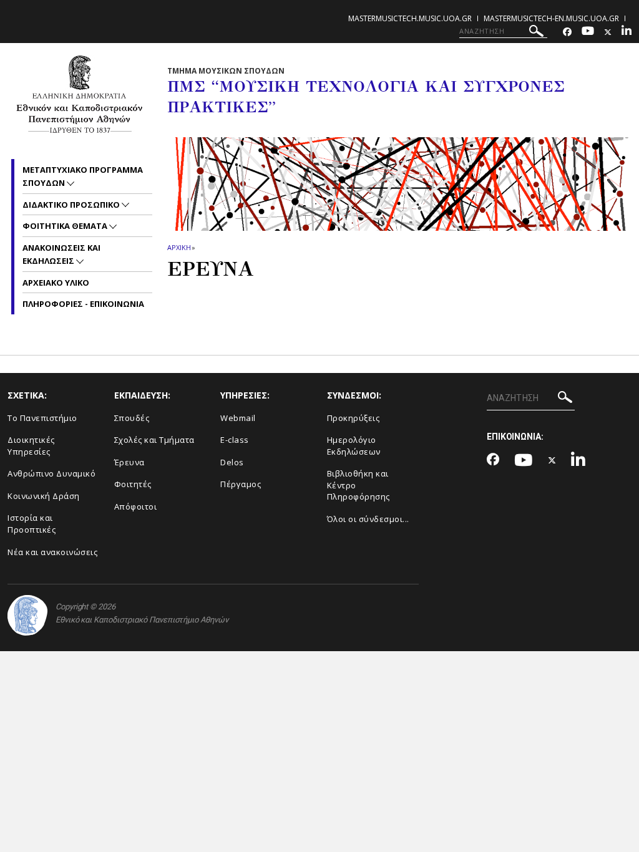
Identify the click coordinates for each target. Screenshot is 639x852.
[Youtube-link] (588, 32)
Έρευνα (129, 462)
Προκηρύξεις (353, 418)
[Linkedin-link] (627, 32)
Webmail (238, 418)
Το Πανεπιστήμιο (42, 418)
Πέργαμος (240, 484)
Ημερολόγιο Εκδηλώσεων (354, 445)
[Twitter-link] (608, 32)
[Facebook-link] (567, 32)
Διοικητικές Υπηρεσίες (31, 445)
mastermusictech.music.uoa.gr (410, 18)
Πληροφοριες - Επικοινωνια (83, 303)
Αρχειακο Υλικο (55, 282)
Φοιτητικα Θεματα (65, 225)
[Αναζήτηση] (536, 32)
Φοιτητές (133, 484)
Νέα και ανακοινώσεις (52, 552)
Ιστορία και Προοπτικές (31, 523)
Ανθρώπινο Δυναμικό (51, 473)
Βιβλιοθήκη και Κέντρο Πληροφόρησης (358, 485)
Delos (232, 462)
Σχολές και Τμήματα (154, 439)
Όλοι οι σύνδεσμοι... (368, 519)
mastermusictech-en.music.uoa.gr (551, 18)
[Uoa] (27, 615)
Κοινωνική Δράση (43, 495)
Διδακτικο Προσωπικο (72, 204)
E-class (234, 439)
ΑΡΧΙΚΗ (178, 247)
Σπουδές (132, 418)
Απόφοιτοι (135, 506)
